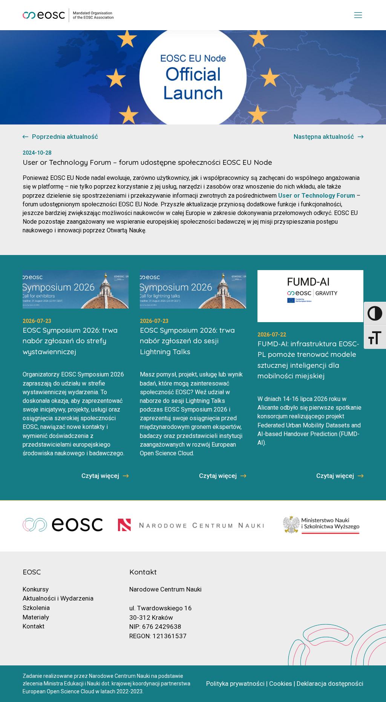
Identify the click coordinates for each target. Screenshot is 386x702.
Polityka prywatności (235, 683)
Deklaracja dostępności (330, 683)
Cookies (280, 683)
